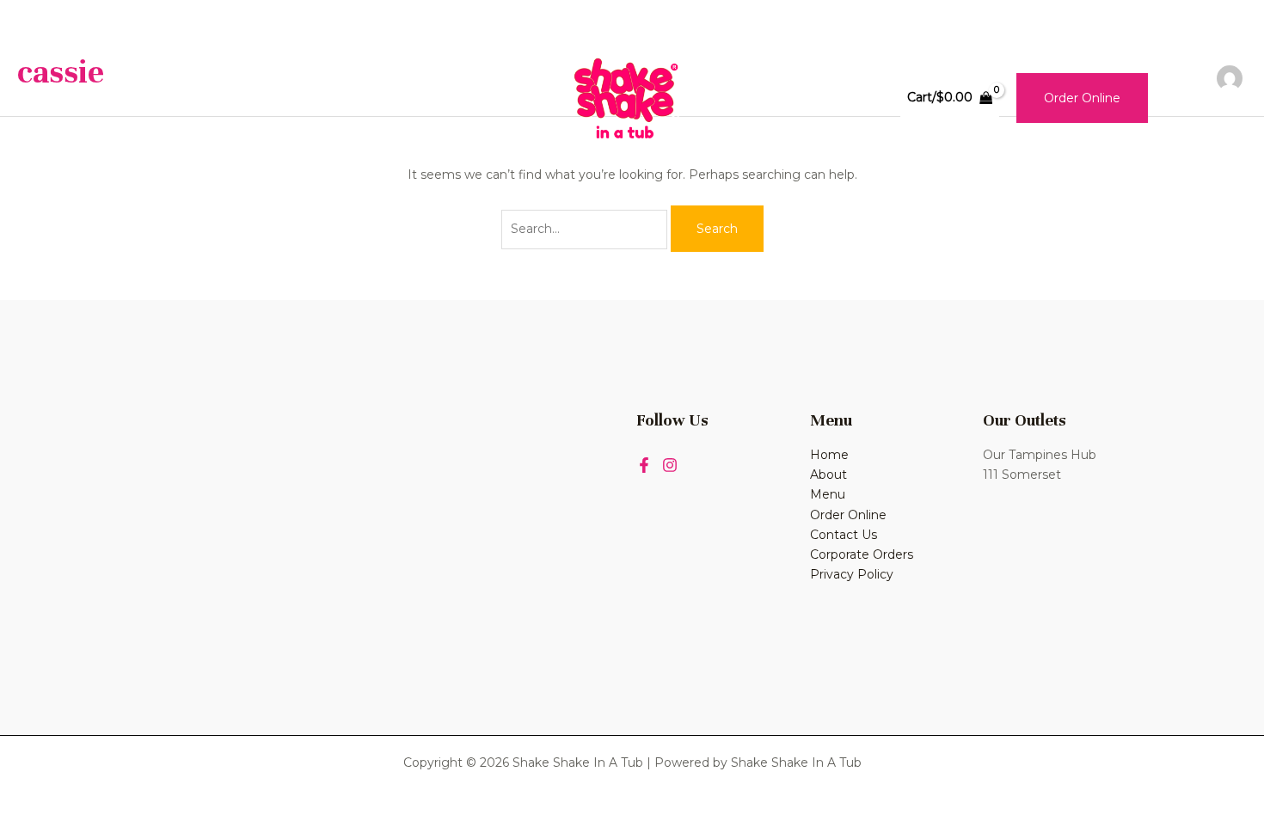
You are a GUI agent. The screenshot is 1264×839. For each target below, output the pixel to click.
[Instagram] (670, 465)
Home (155, 97)
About (233, 97)
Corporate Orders (861, 554)
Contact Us (406, 97)
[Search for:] (586, 228)
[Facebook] (644, 465)
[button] (1082, 98)
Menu (310, 97)
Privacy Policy (851, 574)
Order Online (848, 515)
